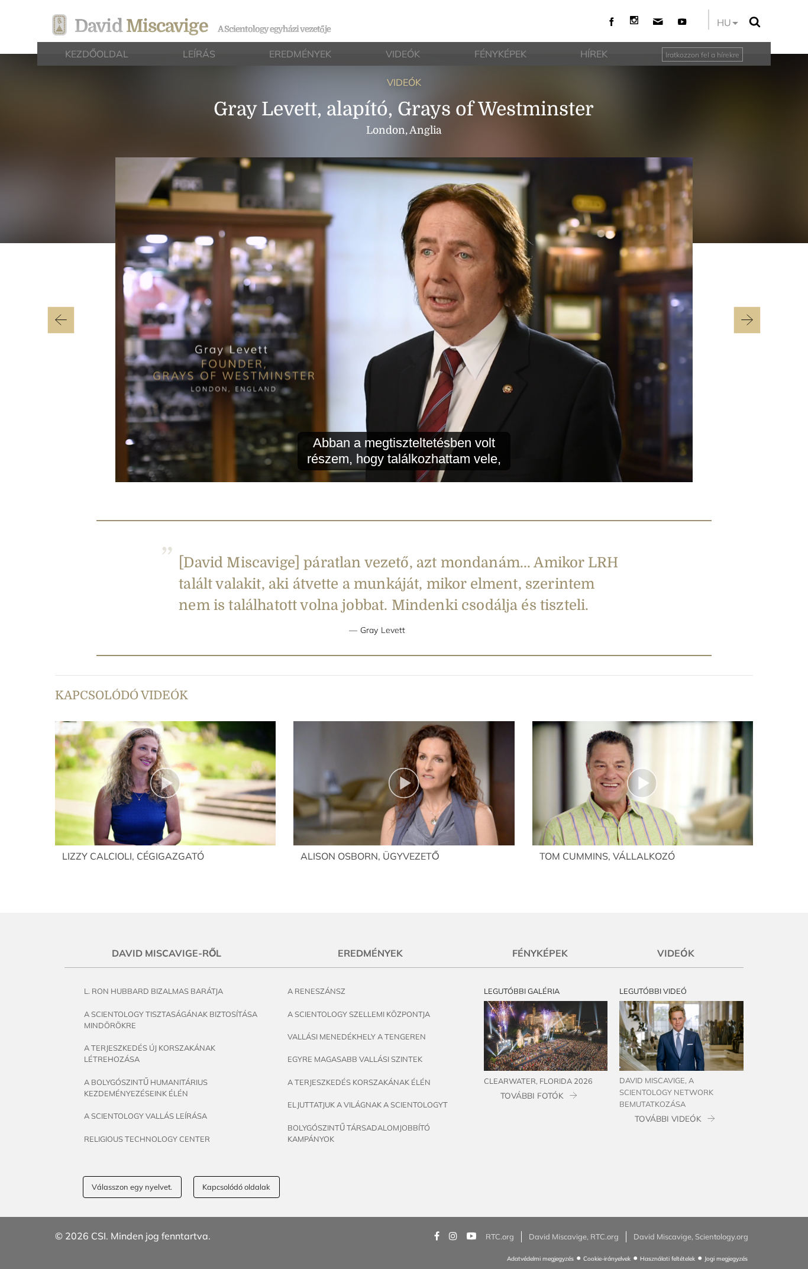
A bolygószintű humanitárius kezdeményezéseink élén (146, 1087)
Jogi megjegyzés (726, 1258)
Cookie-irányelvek (607, 1258)
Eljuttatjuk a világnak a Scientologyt (367, 1104)
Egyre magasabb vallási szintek (354, 1059)
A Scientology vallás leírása (145, 1116)
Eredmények (370, 953)
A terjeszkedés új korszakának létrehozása (149, 1053)
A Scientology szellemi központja (358, 1014)
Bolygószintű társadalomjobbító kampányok (358, 1133)
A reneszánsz (316, 991)
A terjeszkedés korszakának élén (359, 1082)
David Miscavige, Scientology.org (691, 1236)
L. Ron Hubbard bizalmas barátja (153, 991)
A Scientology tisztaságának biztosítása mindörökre (170, 1019)
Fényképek (540, 953)
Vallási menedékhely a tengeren (356, 1036)
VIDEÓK (404, 82)
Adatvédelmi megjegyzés (540, 1258)
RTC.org (500, 1236)
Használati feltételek (667, 1258)
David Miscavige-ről (166, 953)
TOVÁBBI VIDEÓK (668, 1118)
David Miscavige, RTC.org (574, 1236)
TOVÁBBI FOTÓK (532, 1095)
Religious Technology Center (147, 1139)
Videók (675, 953)
